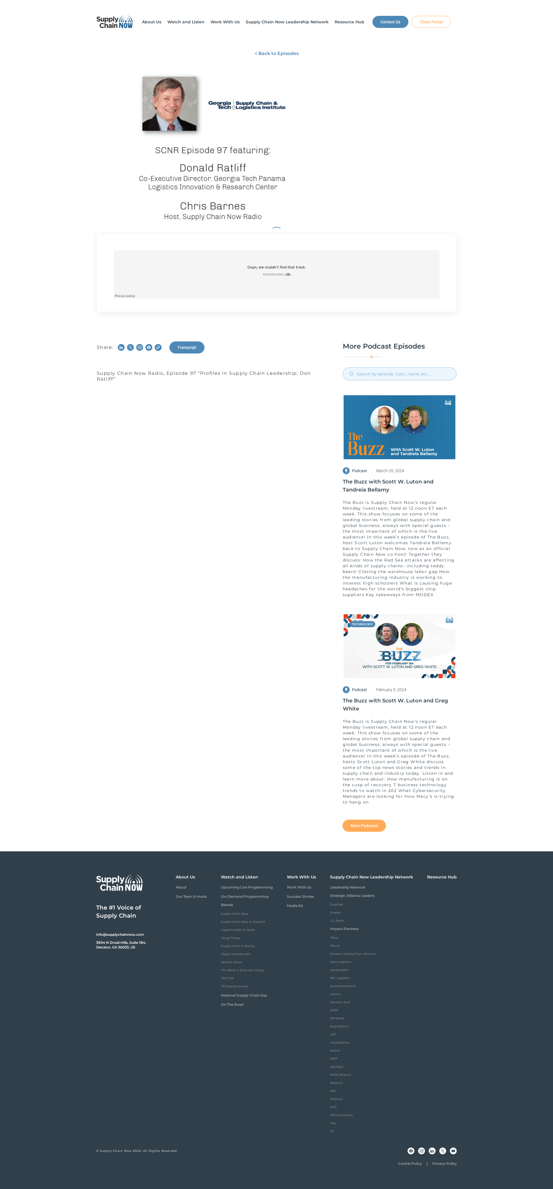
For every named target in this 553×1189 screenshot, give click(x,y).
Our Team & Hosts (191, 896)
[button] (151, 22)
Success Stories (300, 896)
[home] (114, 22)
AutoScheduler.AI (342, 986)
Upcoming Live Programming (247, 887)
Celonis (335, 994)
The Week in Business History (242, 970)
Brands (227, 905)
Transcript (186, 347)
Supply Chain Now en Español (243, 922)
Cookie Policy (410, 1163)
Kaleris (335, 1050)
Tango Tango (230, 938)
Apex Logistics (340, 962)
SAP (333, 1091)
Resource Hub (442, 877)
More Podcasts (364, 825)
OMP (333, 1059)
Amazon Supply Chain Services (352, 954)
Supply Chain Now (234, 914)
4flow (334, 938)
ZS (332, 1131)
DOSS (334, 1010)
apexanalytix (339, 970)
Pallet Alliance (340, 1075)
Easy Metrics (339, 1026)
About (181, 887)
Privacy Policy (444, 1163)
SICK (333, 1107)
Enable (335, 912)
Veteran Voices (231, 962)
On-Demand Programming (244, 896)
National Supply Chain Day (244, 995)
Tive (333, 1123)
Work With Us (299, 887)
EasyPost (336, 904)
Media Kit (295, 905)
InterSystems (339, 1042)
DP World (337, 1018)
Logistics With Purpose (238, 930)
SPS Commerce (341, 1115)
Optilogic (337, 1067)
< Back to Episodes (277, 53)
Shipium (336, 1099)
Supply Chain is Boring (238, 946)
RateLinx (336, 1083)
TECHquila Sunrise (234, 986)
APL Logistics (340, 978)
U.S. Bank (337, 921)
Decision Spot (340, 1002)
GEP (333, 1034)
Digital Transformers (236, 954)
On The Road (232, 1004)
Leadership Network (347, 887)
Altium (335, 946)
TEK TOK (227, 978)
